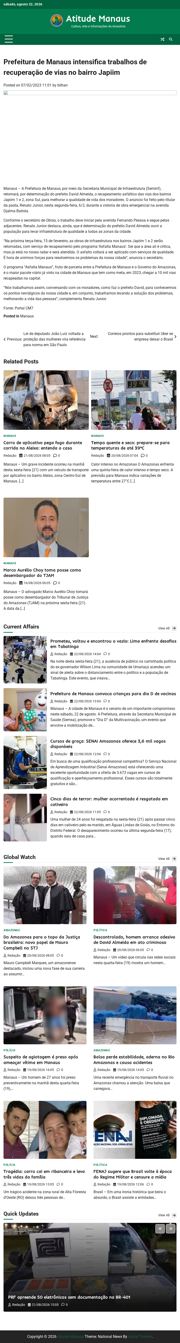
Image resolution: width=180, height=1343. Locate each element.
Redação (10, 455)
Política (100, 930)
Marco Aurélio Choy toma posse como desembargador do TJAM (42, 572)
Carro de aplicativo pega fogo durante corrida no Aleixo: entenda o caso (43, 445)
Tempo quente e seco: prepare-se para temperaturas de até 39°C (130, 445)
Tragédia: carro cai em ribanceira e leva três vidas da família (44, 1174)
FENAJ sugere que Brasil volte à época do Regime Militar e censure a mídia (133, 1174)
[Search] (170, 39)
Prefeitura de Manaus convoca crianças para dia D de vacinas (113, 693)
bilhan (62, 85)
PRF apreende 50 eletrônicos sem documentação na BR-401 (69, 1297)
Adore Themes (140, 1336)
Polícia (9, 1050)
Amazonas (12, 930)
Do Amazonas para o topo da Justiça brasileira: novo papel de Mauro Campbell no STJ (42, 942)
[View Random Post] (162, 39)
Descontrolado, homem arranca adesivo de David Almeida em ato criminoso (134, 939)
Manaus (27, 316)
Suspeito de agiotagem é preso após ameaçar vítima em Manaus (41, 1059)
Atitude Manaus (98, 18)
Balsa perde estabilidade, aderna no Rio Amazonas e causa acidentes (134, 1059)
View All (163, 628)
